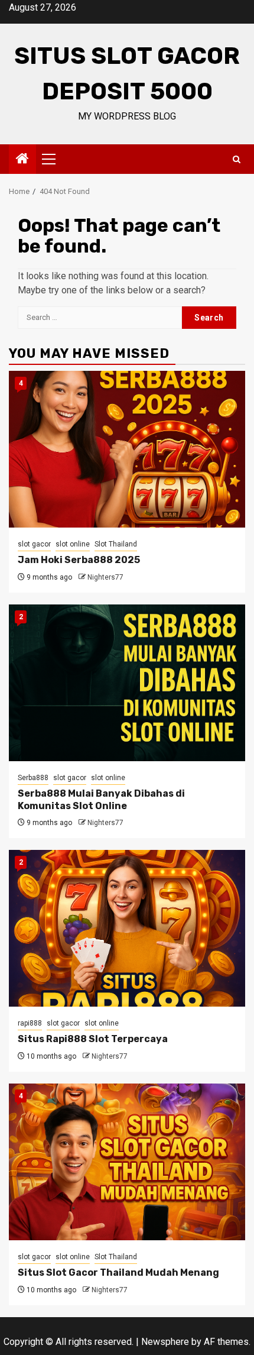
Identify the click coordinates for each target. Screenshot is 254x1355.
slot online (73, 544)
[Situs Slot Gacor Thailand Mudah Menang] (127, 1162)
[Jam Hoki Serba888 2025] (127, 449)
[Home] (22, 159)
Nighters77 (105, 577)
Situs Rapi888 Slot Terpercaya (93, 1038)
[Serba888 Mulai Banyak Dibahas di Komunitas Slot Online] (127, 682)
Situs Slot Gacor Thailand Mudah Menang (118, 1272)
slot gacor (34, 544)
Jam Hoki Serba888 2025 (79, 559)
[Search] (236, 159)
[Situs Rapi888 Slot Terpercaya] (127, 928)
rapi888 (30, 1023)
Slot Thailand (116, 544)
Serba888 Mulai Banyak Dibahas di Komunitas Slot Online (101, 799)
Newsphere (165, 1341)
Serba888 (33, 778)
